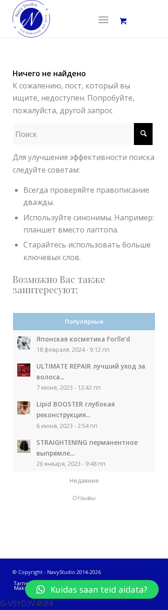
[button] (92, 589)
